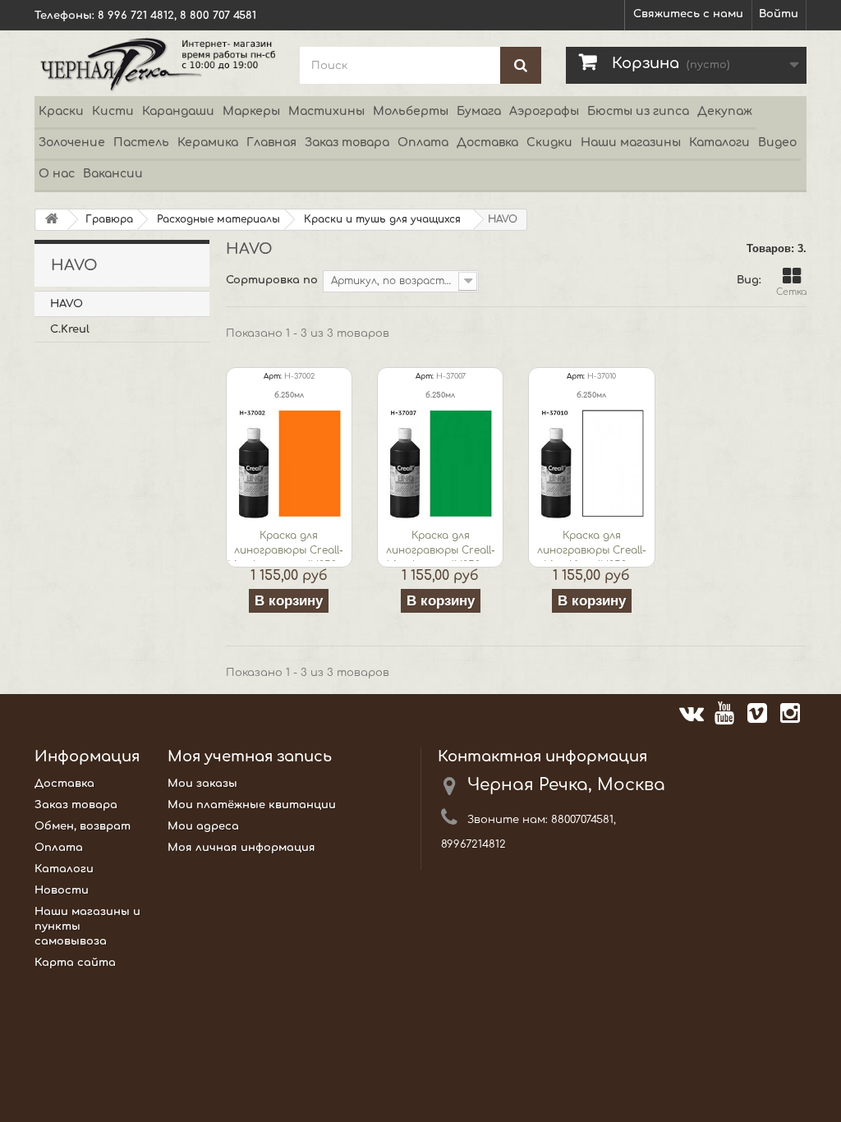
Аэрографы (544, 111)
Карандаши (178, 111)
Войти (778, 14)
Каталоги (719, 142)
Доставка (487, 142)
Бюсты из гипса (638, 111)
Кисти (113, 111)
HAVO (66, 304)
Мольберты (410, 111)
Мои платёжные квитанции (252, 805)
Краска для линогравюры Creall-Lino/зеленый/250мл (440, 545)
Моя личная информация (241, 847)
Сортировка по (272, 280)
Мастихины (326, 111)
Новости (61, 890)
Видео (777, 142)
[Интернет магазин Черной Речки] (154, 63)
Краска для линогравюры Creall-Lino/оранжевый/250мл (288, 545)
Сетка (791, 292)
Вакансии (113, 174)
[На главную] (51, 219)
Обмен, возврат (82, 826)
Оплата (423, 142)
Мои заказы (202, 783)
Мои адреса (203, 826)
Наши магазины (631, 142)
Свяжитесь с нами (688, 14)
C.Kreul (70, 329)
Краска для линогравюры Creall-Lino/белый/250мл (591, 545)
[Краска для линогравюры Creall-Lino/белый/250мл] (591, 463)
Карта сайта (75, 962)
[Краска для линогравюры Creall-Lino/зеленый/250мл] (440, 463)
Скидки (549, 142)
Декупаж (724, 111)
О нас (57, 174)
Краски (61, 111)
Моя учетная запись (250, 756)
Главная (271, 142)
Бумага (479, 111)
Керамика (207, 142)
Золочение (72, 142)
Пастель (141, 142)
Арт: (273, 376)
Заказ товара (347, 142)
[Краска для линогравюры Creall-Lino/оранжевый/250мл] (289, 463)
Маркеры (251, 111)
